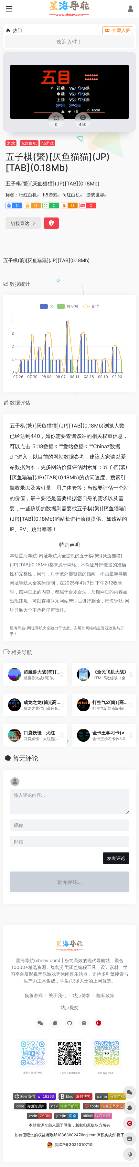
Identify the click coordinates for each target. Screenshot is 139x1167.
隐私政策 (105, 995)
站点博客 (81, 995)
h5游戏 (47, 143)
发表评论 (116, 858)
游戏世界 (95, 194)
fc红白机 (29, 143)
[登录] (130, 9)
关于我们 (57, 995)
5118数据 (43, 446)
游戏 (11, 143)
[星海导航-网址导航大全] (69, 947)
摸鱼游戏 (34, 995)
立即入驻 (121, 30)
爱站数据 (73, 446)
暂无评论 (25, 758)
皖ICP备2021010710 (73, 1144)
